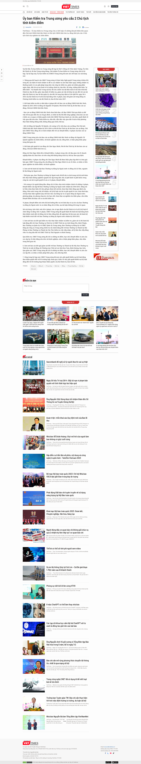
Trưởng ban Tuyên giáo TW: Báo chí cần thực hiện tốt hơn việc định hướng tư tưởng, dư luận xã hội (66, 699)
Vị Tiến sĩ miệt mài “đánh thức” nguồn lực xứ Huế (83, 323)
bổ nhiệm (64, 720)
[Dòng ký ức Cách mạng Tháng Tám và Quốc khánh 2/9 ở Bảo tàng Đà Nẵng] (58, 336)
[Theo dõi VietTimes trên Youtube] (110, 753)
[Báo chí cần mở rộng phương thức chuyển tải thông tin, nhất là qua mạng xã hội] (34, 666)
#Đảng (63, 266)
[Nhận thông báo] (105, 6)
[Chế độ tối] (108, 6)
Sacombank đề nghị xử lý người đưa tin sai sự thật (100, 198)
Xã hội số (29, 12)
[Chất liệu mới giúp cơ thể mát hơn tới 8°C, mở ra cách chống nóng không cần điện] (106, 100)
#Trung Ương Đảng (72, 266)
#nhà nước (33, 269)
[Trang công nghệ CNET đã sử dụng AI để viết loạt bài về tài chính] (34, 685)
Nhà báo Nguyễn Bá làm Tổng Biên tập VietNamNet (67, 716)
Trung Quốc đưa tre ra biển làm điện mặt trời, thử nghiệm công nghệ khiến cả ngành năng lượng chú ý (34, 347)
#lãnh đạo (57, 266)
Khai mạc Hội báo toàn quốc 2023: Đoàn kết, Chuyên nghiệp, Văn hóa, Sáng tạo (64, 512)
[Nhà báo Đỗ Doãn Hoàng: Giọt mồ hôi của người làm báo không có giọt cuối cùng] (112, 243)
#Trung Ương (49, 266)
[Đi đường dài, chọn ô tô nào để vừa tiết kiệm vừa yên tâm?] (83, 336)
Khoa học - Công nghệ (57, 12)
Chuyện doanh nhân (99, 12)
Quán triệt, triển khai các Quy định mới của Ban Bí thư (100, 233)
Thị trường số (70, 12)
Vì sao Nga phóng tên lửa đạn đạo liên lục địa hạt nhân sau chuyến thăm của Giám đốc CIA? (103, 183)
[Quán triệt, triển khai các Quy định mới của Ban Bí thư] (112, 234)
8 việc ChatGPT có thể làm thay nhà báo (62, 604)
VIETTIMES (70, 6)
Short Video (80, 12)
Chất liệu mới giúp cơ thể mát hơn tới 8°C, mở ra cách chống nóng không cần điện (102, 111)
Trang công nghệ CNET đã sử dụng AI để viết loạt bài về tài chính (66, 680)
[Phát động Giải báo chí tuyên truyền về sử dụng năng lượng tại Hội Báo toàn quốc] (34, 498)
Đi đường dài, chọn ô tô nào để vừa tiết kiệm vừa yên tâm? (82, 346)
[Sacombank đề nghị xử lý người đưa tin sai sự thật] (112, 199)
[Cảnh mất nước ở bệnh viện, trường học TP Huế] (106, 80)
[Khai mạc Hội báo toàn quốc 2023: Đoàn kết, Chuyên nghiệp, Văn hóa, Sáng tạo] (34, 517)
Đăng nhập (115, 6)
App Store (108, 762)
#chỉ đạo (81, 266)
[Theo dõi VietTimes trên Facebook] (105, 753)
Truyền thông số (112, 12)
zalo (108, 753)
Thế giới (88, 12)
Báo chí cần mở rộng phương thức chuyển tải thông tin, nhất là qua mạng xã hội (67, 661)
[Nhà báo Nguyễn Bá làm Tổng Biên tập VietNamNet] (34, 722)
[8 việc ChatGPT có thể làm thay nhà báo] (34, 610)
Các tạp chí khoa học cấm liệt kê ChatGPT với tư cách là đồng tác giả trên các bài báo (66, 624)
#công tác (33, 266)
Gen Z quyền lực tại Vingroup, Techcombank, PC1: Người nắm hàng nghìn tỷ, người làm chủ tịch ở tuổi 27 (107, 324)
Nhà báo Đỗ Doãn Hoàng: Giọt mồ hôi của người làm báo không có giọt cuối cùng (101, 244)
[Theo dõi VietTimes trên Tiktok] (113, 753)
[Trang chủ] (24, 12)
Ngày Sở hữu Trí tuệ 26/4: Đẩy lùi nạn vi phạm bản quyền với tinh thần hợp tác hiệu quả (101, 209)
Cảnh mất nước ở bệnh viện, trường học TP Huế (102, 90)
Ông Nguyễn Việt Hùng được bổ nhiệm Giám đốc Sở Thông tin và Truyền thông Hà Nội (101, 222)
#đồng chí (40, 266)
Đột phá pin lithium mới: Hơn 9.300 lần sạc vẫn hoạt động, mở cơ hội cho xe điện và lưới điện (102, 135)
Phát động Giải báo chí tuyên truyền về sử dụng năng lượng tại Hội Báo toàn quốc (66, 493)
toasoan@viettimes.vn (109, 746)
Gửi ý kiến (85, 294)
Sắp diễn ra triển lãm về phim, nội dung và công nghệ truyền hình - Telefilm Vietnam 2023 (66, 456)
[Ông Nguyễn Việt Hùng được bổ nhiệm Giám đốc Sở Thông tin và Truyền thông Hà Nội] (112, 220)
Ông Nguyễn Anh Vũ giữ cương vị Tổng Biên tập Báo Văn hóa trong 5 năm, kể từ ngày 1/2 (67, 643)
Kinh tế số (45, 12)
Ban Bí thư (47, 537)
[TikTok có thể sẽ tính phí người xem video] (34, 554)
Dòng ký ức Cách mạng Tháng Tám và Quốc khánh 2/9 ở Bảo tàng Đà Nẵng (57, 347)
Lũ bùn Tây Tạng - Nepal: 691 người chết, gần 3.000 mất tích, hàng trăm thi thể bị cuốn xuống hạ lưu (33, 324)
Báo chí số (28, 357)
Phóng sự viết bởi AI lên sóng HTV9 (60, 586)
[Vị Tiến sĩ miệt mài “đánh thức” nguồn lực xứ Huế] (83, 313)
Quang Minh (28, 27)
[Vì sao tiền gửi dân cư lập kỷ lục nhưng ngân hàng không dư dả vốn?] (58, 313)
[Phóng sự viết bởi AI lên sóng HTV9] (34, 591)
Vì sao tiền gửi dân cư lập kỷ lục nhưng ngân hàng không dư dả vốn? (57, 323)
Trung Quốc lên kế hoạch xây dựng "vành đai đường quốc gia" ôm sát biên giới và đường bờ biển (103, 159)
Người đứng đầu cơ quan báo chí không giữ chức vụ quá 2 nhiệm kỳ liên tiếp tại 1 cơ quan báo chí (67, 531)
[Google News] (85, 27)
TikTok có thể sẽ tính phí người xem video (63, 548)
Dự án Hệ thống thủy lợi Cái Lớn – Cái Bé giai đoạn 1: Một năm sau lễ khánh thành (66, 568)
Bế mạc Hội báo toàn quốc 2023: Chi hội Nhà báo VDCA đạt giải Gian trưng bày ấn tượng (66, 475)
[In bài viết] (80, 27)
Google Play (115, 762)
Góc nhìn (37, 12)
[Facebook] (77, 27)
